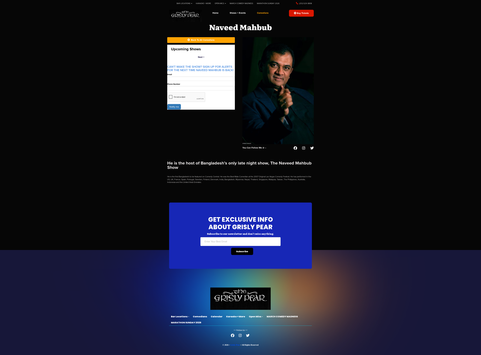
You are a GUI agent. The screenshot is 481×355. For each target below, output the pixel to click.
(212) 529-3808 (305, 3)
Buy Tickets (302, 13)
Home (215, 13)
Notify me (174, 106)
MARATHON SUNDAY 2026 (268, 3)
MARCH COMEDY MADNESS (241, 3)
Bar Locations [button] (184, 3)
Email (169, 74)
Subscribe (242, 251)
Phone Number (173, 84)
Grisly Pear (235, 345)
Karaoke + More (203, 3)
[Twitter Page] (312, 148)
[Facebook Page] (295, 148)
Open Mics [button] (220, 3)
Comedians (263, 13)
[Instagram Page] (303, 148)
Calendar (216, 316)
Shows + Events (238, 13)
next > (201, 57)
